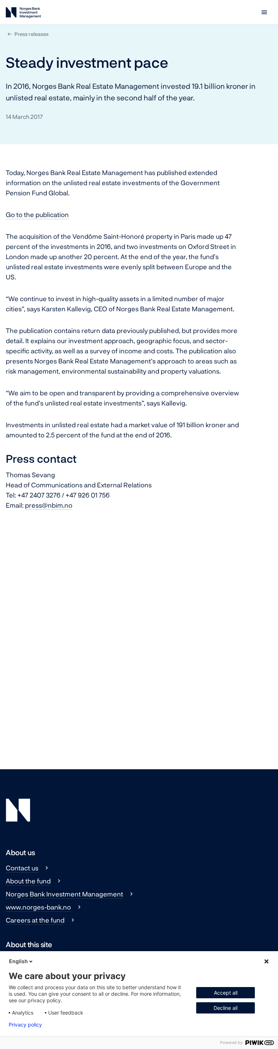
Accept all (225, 993)
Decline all (225, 1008)
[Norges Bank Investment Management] (23, 14)
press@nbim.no (48, 505)
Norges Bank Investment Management (64, 894)
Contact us (22, 868)
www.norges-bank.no (38, 907)
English (18, 961)
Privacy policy (25, 1025)
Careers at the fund (35, 920)
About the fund (28, 881)
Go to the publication (37, 214)
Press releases (31, 34)
